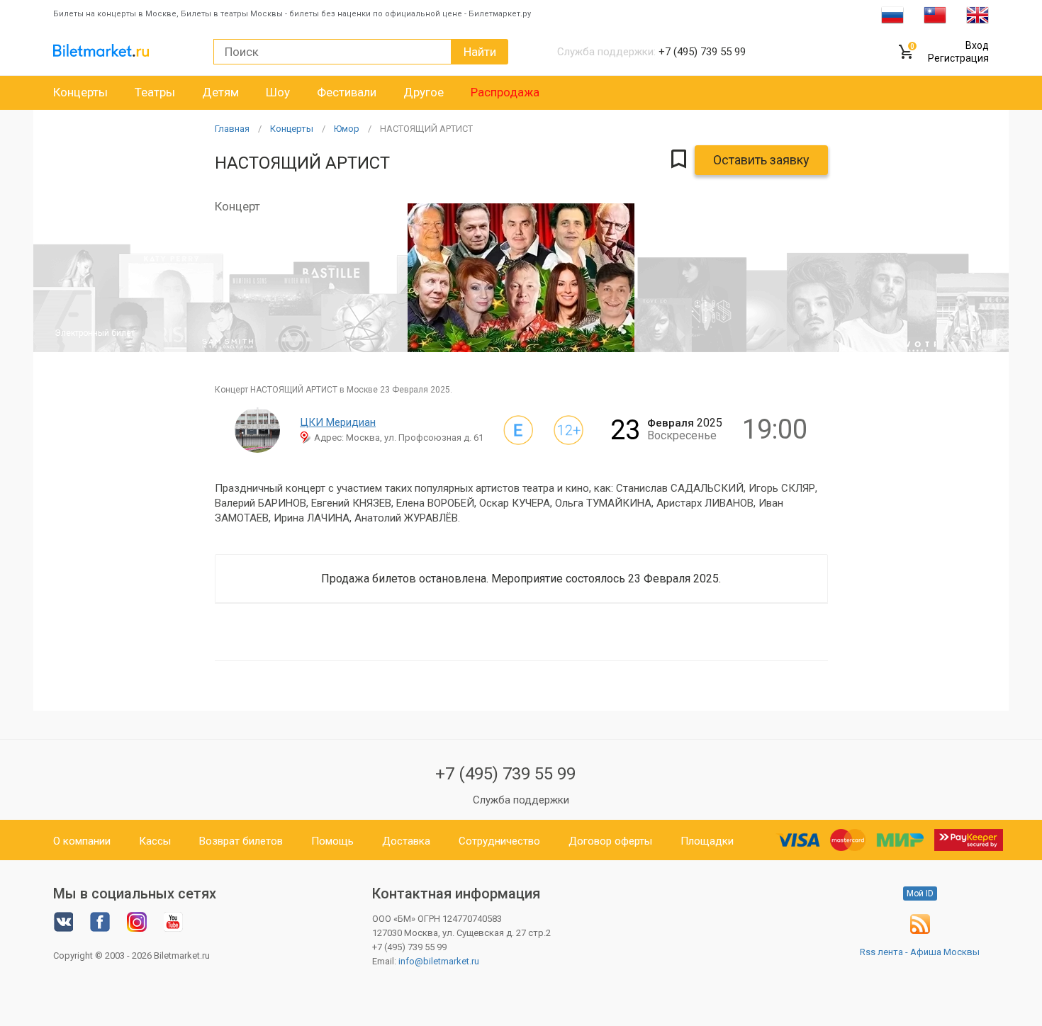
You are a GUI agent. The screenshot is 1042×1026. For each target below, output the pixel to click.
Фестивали (346, 92)
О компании (82, 841)
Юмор (346, 128)
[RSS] (920, 930)
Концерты (80, 92)
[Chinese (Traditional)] (935, 14)
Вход (977, 45)
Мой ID (920, 893)
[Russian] (892, 14)
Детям (220, 92)
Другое (423, 92)
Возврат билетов (241, 841)
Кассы (155, 841)
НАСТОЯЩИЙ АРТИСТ (426, 128)
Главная (232, 128)
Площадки (707, 841)
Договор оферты (610, 841)
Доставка (406, 841)
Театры (155, 92)
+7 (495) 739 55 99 (505, 774)
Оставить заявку (761, 159)
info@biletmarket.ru (438, 961)
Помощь (332, 841)
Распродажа (505, 92)
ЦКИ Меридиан (338, 422)
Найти (480, 52)
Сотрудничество (499, 841)
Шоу (278, 92)
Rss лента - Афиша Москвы (920, 952)
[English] (977, 14)
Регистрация (958, 58)
